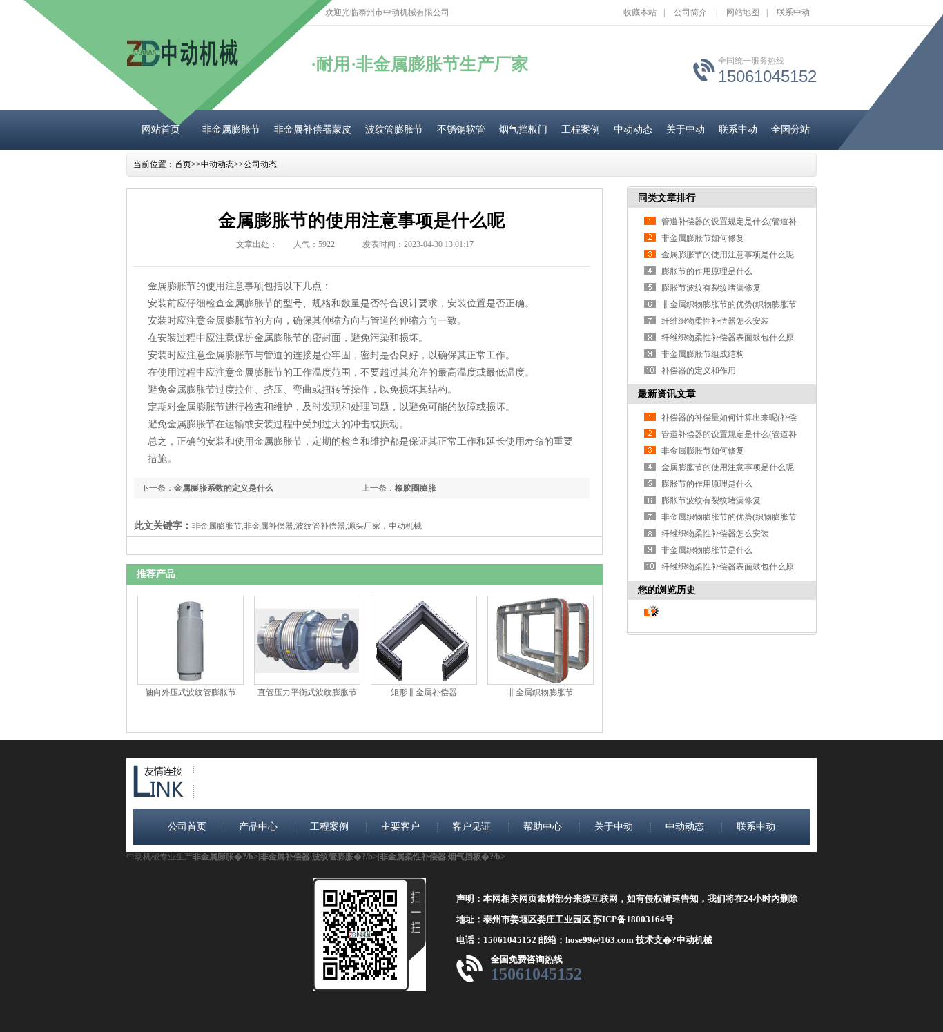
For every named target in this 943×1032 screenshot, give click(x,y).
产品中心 (258, 826)
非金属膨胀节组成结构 (702, 354)
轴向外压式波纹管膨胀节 (190, 692)
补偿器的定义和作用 (698, 371)
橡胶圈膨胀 (415, 488)
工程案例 (580, 129)
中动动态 (633, 129)
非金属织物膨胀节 (540, 692)
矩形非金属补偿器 (424, 692)
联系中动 (793, 12)
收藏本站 (640, 12)
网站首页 (161, 129)
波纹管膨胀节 (394, 129)
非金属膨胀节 (231, 129)
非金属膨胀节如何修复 (702, 238)
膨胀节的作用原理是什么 (706, 271)
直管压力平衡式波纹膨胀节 (307, 692)
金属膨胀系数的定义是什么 (223, 488)
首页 (183, 164)
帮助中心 (542, 826)
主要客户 (400, 826)
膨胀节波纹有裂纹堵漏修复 (711, 288)
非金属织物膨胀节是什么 (706, 550)
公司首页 (187, 826)
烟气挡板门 (523, 129)
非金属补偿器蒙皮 (312, 129)
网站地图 (742, 12)
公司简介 (690, 12)
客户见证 (471, 826)
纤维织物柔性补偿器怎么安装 (715, 321)
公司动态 (260, 164)
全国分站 (790, 129)
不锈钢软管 (461, 129)
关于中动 (685, 129)
